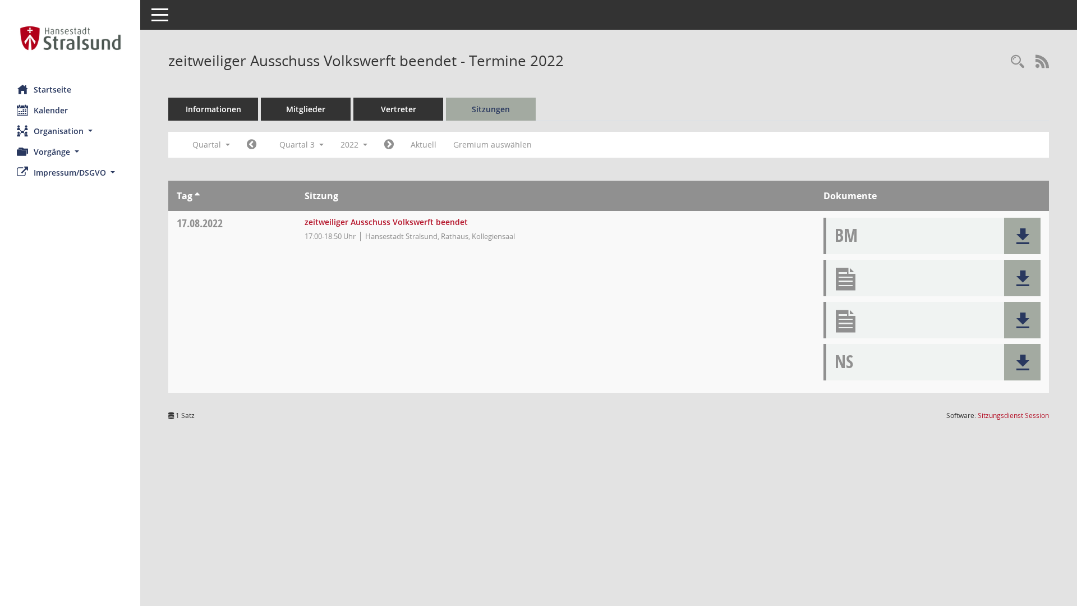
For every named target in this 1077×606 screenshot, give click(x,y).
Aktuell (423, 144)
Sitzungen (491, 109)
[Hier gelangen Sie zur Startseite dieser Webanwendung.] (70, 38)
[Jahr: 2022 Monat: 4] (251, 145)
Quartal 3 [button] (298, 144)
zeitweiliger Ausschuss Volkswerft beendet (386, 222)
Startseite (52, 89)
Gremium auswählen (492, 144)
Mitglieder (305, 109)
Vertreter (398, 109)
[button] (70, 131)
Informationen (213, 109)
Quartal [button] (207, 144)
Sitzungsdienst (1013, 415)
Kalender (51, 110)
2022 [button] (350, 144)
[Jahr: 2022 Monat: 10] (389, 145)
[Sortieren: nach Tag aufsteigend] (197, 196)
